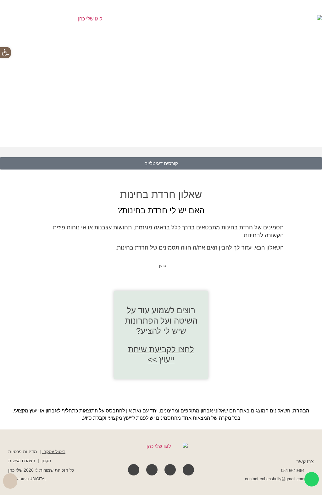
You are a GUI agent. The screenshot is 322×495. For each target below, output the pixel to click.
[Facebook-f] (188, 469)
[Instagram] (170, 469)
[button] (161, 152)
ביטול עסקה (54, 451)
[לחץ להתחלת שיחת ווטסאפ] (311, 479)
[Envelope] (133, 469)
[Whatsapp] (152, 469)
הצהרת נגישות (21, 460)
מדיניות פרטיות (22, 451)
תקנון (46, 460)
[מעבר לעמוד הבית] (161, 450)
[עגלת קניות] (10, 481)
